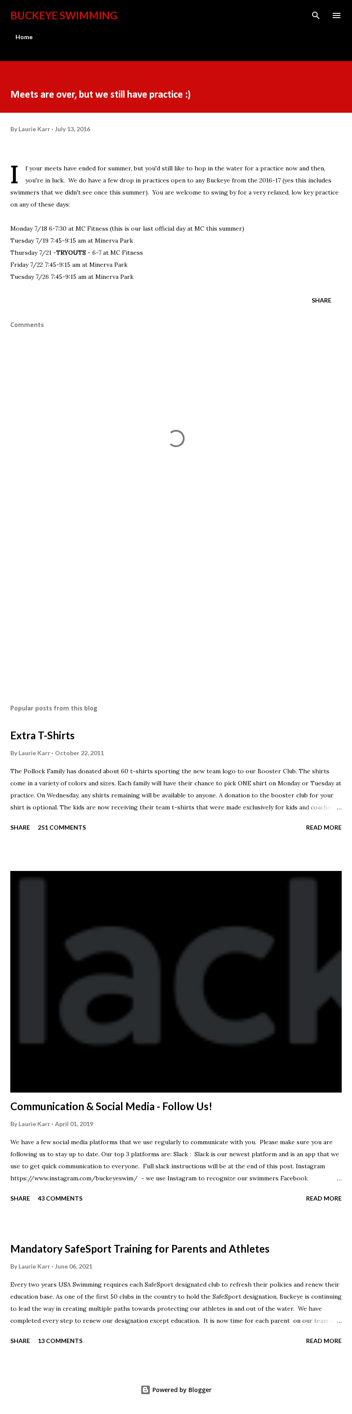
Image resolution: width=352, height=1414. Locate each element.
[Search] (316, 15)
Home (24, 36)
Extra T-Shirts (42, 735)
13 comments (60, 1340)
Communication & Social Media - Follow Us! (111, 1106)
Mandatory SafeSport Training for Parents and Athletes (140, 1248)
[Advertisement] (176, 616)
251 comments (62, 827)
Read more (324, 827)
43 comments (60, 1198)
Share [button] (321, 300)
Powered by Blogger (181, 1390)
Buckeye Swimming (63, 15)
